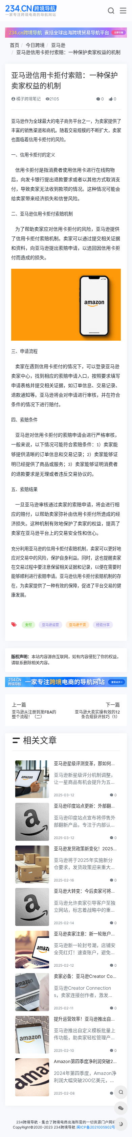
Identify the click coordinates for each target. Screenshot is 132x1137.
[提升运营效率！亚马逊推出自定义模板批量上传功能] (32, 1035)
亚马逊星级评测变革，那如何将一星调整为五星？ (84, 764)
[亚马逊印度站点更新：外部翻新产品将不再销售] (32, 822)
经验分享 (103, 625)
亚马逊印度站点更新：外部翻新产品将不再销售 (84, 806)
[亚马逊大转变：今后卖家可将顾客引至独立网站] (32, 907)
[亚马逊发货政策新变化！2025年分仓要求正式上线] (32, 865)
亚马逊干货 (77, 625)
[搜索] (110, 12)
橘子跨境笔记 (28, 98)
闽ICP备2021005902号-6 (97, 1127)
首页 (14, 45)
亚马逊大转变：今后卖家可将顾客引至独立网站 (84, 891)
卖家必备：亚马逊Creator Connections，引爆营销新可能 (84, 976)
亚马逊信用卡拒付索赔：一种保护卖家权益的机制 (68, 52)
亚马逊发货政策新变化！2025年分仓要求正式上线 (83, 849)
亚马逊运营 (50, 625)
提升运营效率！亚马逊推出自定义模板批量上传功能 (84, 1019)
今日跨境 (35, 45)
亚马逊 (58, 45)
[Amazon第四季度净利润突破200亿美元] (32, 1077)
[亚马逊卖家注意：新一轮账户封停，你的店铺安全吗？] (32, 950)
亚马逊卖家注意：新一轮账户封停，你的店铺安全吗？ (84, 934)
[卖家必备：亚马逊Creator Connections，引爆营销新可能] (32, 992)
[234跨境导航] (31, 10)
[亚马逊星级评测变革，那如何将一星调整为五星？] (32, 779)
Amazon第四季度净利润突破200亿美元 (85, 1062)
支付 (28, 625)
